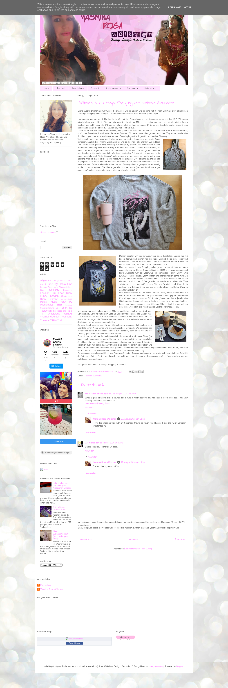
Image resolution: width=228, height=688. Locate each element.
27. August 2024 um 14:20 (133, 462)
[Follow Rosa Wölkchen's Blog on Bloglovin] (125, 639)
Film (53, 293)
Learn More (174, 7)
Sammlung (68, 305)
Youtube (44, 320)
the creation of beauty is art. (98, 394)
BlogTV (55, 287)
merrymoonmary (157, 666)
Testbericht (46, 310)
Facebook (67, 290)
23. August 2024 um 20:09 (124, 394)
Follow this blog (74, 643)
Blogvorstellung (65, 287)
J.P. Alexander (92, 443)
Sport (64, 307)
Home (46, 88)
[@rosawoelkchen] (47, 343)
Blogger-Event (46, 287)
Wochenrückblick (49, 316)
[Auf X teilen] (136, 371)
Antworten (89, 407)
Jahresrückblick (66, 299)
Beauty (53, 284)
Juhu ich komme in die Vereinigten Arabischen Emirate (62, 485)
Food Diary (65, 293)
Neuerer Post (86, 539)
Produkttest (46, 304)
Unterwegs (54, 313)
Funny (43, 296)
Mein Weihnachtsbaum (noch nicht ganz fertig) (61, 535)
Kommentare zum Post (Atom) (138, 549)
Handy (43, 299)
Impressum (132, 88)
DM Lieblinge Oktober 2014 (59, 508)
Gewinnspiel (66, 296)
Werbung (68, 314)
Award (43, 284)
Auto (70, 280)
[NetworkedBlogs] (74, 639)
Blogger (179, 666)
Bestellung (66, 284)
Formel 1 (95, 88)
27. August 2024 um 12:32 (133, 419)
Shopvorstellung (47, 308)
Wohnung (97, 376)
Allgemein (45, 280)
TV (42, 313)
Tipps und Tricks (64, 311)
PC (70, 302)
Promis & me (78, 88)
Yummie (56, 320)
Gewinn (54, 296)
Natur (63, 302)
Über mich (60, 88)
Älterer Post (180, 539)
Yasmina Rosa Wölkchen (104, 419)
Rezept (59, 305)
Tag (70, 308)
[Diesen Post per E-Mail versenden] (130, 371)
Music (54, 301)
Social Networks (113, 88)
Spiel (58, 308)
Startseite (133, 539)
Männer (43, 302)
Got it (187, 7)
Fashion (88, 376)
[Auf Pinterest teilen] (142, 371)
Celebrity (54, 290)
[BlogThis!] (133, 371)
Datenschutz (150, 88)
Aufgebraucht (59, 280)
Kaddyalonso (46, 585)
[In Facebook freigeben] (139, 371)
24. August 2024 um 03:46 (111, 443)
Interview (54, 299)
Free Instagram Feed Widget (57, 453)
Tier (54, 311)
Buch (42, 290)
